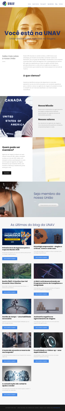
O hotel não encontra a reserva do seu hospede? (16, 351)
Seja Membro (51, 4)
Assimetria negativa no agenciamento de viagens (44, 318)
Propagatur (56, 407)
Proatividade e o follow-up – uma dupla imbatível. (47, 351)
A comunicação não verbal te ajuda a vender (14, 385)
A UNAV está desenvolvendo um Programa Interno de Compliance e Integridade (48, 283)
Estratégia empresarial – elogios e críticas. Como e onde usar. (48, 247)
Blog (56, 4)
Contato (61, 4)
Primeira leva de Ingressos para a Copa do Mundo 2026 (16, 249)
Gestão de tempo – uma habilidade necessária (16, 318)
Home (29, 4)
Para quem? (43, 4)
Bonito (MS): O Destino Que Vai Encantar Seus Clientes (15, 282)
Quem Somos (35, 4)
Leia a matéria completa (9, 258)
